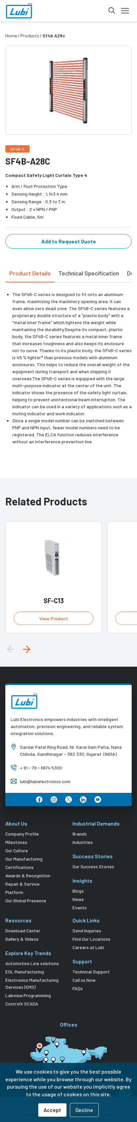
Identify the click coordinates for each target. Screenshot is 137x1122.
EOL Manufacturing (24, 971)
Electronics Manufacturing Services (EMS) (32, 983)
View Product (53, 618)
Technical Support (91, 971)
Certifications (19, 867)
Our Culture (16, 850)
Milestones (16, 842)
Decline (84, 1110)
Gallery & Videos (22, 939)
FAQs (77, 988)
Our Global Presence (25, 900)
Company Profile (22, 834)
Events (79, 907)
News (78, 899)
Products (29, 35)
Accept (52, 1110)
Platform (14, 892)
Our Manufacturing (24, 859)
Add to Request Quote (68, 241)
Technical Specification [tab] (89, 273)
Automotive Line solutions (32, 963)
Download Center (22, 930)
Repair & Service (22, 884)
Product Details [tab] (30, 273)
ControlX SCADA (21, 1003)
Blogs (78, 891)
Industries (82, 842)
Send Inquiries (86, 930)
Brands (79, 834)
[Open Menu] (125, 10)
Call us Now (83, 980)
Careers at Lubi (88, 947)
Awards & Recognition (27, 875)
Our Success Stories (93, 866)
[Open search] (111, 10)
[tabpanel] (68, 364)
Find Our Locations (91, 939)
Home (11, 35)
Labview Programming (28, 995)
